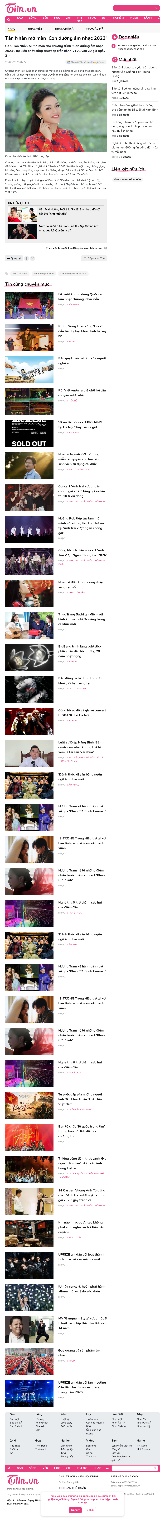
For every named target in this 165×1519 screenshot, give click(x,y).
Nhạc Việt (35, 29)
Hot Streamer (144, 1449)
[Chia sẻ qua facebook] (26, 258)
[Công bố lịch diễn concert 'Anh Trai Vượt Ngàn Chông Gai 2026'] (29, 561)
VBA (37, 1430)
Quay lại (15, 258)
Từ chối (89, 1510)
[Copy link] (32, 258)
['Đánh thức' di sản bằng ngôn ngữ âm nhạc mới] (29, 785)
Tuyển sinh (92, 1419)
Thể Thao (15, 1445)
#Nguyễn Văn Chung (79, 469)
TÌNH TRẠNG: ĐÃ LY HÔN (127, 179)
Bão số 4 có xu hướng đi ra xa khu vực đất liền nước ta (134, 91)
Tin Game (142, 1445)
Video (134, 18)
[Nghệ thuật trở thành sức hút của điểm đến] (29, 913)
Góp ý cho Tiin (96, 258)
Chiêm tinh (67, 1445)
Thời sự (14, 1449)
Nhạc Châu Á (64, 29)
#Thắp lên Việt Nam (79, 1109)
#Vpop (71, 1360)
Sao (20, 18)
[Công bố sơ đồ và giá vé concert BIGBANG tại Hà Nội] (29, 721)
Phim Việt (117, 1419)
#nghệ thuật (75, 912)
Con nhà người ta (95, 1422)
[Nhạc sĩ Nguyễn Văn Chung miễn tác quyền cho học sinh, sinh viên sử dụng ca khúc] (29, 465)
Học (57, 18)
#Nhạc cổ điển (76, 592)
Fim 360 (79, 19)
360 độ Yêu (67, 1426)
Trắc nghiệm (67, 1449)
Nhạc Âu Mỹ (94, 29)
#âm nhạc (73, 784)
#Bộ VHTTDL (74, 304)
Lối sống (39, 1419)
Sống (33, 18)
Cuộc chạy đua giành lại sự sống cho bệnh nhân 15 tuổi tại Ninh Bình (135, 107)
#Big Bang (73, 432)
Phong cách (41, 1422)
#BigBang (72, 661)
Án (11, 1453)
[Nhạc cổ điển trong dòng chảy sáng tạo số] (29, 593)
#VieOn (71, 341)
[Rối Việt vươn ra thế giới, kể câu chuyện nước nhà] (29, 401)
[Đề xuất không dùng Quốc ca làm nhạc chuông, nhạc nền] (29, 305)
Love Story (66, 1422)
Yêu (45, 18)
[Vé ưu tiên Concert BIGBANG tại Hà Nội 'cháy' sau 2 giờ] (29, 433)
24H (68, 18)
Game (141, 1441)
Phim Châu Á (119, 1426)
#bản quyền (74, 1237)
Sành (148, 18)
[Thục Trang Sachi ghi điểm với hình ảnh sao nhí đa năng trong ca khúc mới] (29, 625)
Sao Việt (14, 1419)
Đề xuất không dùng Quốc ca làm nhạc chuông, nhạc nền (137, 47)
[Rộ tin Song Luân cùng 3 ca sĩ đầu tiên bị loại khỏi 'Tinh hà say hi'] (29, 337)
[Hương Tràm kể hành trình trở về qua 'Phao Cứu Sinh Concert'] (29, 817)
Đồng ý (75, 1510)
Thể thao (91, 1456)
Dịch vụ (116, 1453)
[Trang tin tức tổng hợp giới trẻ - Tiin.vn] (21, 8)
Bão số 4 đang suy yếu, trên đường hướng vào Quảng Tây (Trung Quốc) (134, 72)
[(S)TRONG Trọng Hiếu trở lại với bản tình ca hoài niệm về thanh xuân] (29, 849)
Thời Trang (41, 1445)
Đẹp (104, 18)
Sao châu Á (16, 1422)
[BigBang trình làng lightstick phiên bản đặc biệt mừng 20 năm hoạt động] (29, 657)
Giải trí (89, 1449)
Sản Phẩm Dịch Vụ (122, 1445)
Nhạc (92, 18)
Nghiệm (118, 18)
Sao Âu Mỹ (16, 1426)
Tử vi (63, 1453)
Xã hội (89, 1453)
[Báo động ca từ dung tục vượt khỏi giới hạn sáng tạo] (29, 689)
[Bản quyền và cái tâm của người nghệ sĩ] (29, 369)
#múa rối (72, 400)
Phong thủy (67, 1456)
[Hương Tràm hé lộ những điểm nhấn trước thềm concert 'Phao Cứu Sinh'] (29, 881)
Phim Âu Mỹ (118, 1422)
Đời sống (91, 1445)
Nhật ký (65, 1419)
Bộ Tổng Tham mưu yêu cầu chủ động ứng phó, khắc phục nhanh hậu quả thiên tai (132, 126)
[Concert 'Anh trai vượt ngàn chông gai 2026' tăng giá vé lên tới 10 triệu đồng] (29, 497)
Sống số (116, 1449)
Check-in (40, 1426)
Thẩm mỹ (40, 1449)
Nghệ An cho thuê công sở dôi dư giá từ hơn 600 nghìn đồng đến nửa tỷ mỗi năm (135, 147)
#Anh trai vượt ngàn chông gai (86, 501)
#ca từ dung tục (77, 688)
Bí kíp (89, 1426)
